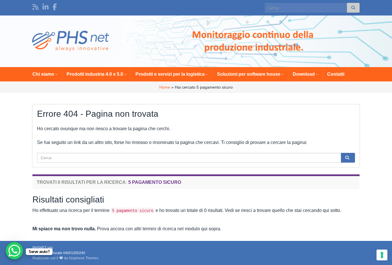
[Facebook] (55, 6)
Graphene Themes (83, 258)
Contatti (335, 74)
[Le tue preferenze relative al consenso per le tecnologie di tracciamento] (382, 255)
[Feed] (35, 6)
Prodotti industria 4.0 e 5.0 (95, 74)
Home (164, 87)
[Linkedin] (45, 6)
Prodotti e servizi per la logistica (170, 74)
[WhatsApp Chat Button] (14, 250)
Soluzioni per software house (249, 74)
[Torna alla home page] (196, 41)
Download (304, 74)
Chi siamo (43, 74)
